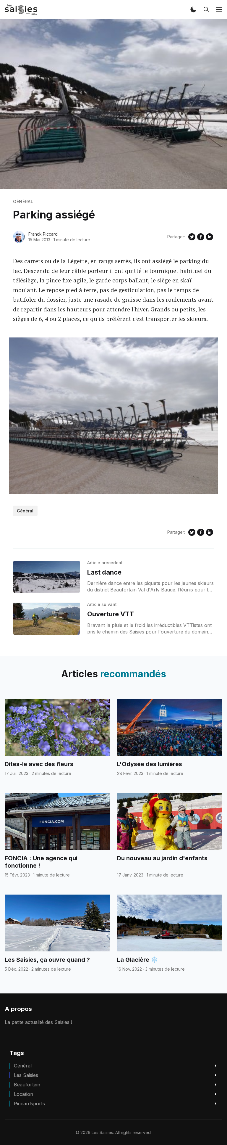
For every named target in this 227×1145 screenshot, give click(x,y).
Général (23, 201)
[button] (193, 9)
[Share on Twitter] (191, 236)
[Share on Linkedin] (209, 236)
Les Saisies (26, 1075)
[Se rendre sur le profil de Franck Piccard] (19, 237)
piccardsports (29, 1104)
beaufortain (27, 1085)
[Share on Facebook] (200, 236)
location (23, 1094)
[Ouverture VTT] (46, 618)
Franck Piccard (43, 234)
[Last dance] (46, 577)
